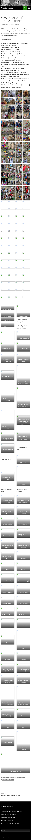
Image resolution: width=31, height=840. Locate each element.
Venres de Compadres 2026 (8, 814)
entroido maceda (14, 777)
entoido (4, 777)
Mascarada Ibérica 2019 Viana (9, 788)
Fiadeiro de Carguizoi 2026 (8, 817)
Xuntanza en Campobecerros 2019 (10, 794)
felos (22, 777)
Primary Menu (29, 8)
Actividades (4, 15)
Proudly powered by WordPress (8, 838)
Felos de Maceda (7, 8)
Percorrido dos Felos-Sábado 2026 (10, 824)
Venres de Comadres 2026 (8, 820)
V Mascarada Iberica (7, 779)
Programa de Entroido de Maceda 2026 (11, 811)
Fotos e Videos (13, 15)
